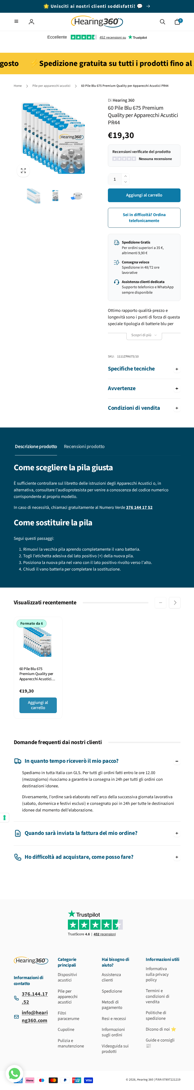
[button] (17, 22)
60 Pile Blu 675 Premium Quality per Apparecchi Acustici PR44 (36, 674)
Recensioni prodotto (84, 446)
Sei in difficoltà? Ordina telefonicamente (144, 218)
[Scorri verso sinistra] (160, 602)
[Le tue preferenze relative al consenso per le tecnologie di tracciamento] (4, 817)
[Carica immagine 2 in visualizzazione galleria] (55, 196)
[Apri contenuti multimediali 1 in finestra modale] (55, 138)
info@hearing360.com (35, 1016)
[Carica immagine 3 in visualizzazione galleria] (76, 196)
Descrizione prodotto (36, 446)
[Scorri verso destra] (174, 602)
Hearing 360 (121, 100)
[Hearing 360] (31, 963)
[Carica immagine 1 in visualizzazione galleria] (34, 196)
